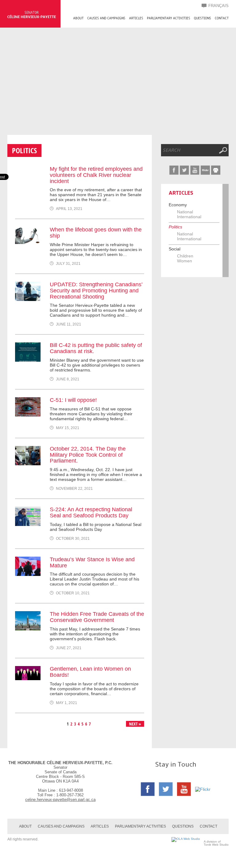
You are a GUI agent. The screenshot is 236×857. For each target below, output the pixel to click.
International (189, 216)
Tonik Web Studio (216, 844)
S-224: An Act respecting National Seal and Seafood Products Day (91, 512)
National (185, 211)
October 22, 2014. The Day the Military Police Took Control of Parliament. (88, 455)
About (78, 18)
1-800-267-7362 (70, 795)
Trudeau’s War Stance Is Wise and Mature (92, 562)
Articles (136, 18)
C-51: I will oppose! (73, 400)
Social (174, 248)
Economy (178, 204)
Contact (222, 18)
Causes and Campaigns (106, 18)
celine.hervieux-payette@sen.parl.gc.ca (60, 799)
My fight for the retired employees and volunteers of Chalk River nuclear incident (96, 175)
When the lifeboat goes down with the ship (96, 233)
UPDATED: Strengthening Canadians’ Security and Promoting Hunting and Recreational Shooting (96, 290)
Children (185, 255)
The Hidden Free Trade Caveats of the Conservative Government (97, 617)
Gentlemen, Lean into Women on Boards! (90, 672)
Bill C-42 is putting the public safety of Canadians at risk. (96, 348)
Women (184, 260)
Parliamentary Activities (168, 18)
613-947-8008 (71, 790)
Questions (202, 18)
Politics (175, 226)
